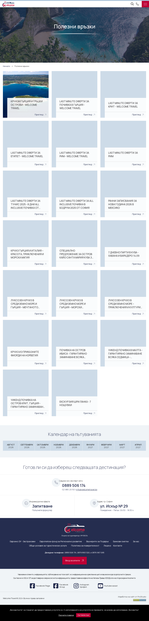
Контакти (117, 546)
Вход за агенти (72, 560)
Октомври (42, 446)
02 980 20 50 (68, 489)
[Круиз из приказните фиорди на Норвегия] (26, 343)
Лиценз (107, 546)
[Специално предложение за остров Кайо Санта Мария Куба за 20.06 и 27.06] (74, 243)
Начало (6, 66)
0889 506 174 (73, 485)
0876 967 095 (98, 552)
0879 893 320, (83, 552)
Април (138, 446)
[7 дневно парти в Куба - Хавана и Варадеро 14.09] (123, 243)
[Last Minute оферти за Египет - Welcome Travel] (26, 144)
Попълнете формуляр (42, 510)
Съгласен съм (83, 615)
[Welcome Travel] (8, 4)
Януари (90, 446)
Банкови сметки (121, 541)
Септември (27, 446)
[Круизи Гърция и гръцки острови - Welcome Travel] (26, 94)
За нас (136, 541)
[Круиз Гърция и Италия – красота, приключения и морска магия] (26, 243)
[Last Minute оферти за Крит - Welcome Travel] (123, 94)
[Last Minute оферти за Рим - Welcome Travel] (74, 144)
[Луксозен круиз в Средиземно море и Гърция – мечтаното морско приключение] (26, 293)
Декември (74, 446)
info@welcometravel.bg (86, 489)
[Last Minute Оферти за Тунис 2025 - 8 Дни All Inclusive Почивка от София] (26, 194)
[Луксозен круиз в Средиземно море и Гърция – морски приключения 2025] (74, 293)
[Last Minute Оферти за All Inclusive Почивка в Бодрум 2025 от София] (74, 194)
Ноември (59, 446)
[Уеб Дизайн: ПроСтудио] (132, 599)
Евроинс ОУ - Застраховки (22, 541)
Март (122, 446)
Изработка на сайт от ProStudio (132, 597)
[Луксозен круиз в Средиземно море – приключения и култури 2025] (123, 293)
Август (11, 446)
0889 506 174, (71, 552)
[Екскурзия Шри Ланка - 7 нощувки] (74, 393)
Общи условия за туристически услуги (48, 546)
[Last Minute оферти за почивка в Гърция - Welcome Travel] (74, 94)
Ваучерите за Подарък (97, 541)
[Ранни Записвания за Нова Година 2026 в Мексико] (123, 194)
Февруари (106, 446)
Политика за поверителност (85, 546)
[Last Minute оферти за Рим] (123, 144)
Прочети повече (66, 615)
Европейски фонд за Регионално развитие (61, 541)
